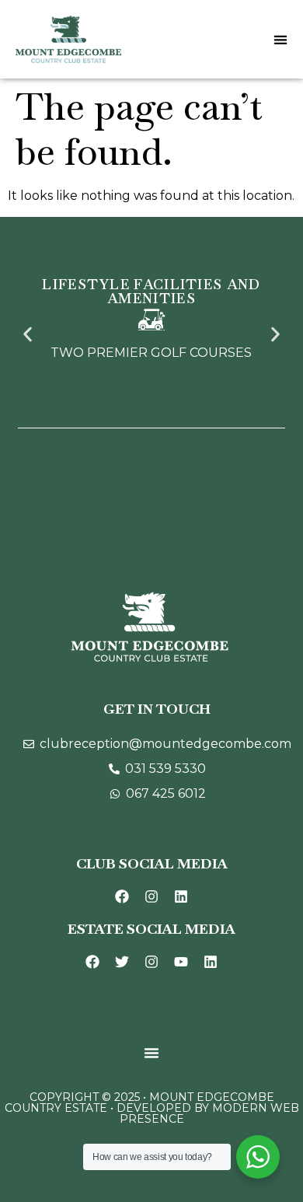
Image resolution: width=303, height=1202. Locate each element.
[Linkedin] (181, 896)
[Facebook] (122, 896)
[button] (27, 334)
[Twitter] (122, 962)
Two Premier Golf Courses (151, 352)
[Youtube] (181, 962)
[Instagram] (151, 896)
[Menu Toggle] (280, 40)
